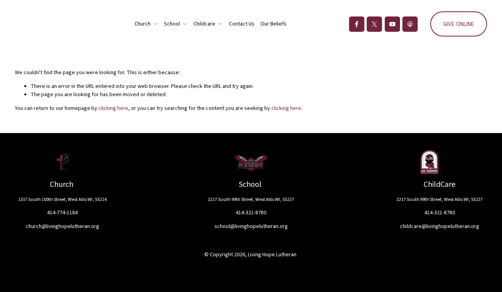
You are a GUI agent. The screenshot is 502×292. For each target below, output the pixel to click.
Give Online (458, 23)
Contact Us (242, 24)
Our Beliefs (273, 24)
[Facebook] (356, 24)
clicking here (113, 108)
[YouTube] (392, 24)
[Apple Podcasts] (410, 24)
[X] (374, 24)
